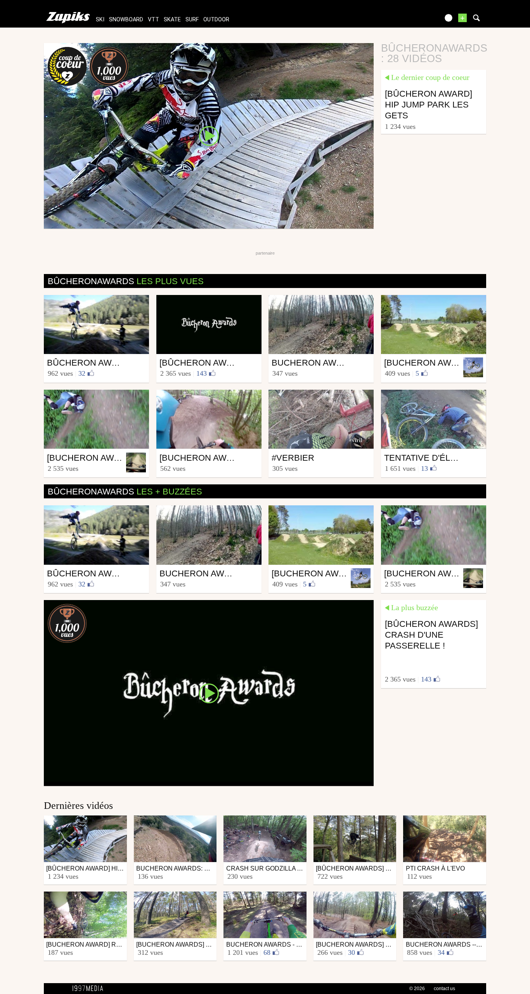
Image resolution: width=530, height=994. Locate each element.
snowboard (126, 19)
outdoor (216, 19)
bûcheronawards (126, 281)
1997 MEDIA (90, 988)
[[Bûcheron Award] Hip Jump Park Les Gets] (209, 135)
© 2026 (417, 988)
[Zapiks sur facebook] (417, 20)
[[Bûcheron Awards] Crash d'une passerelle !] (209, 692)
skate (172, 19)
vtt (153, 19)
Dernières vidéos (78, 805)
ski (100, 19)
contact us (444, 988)
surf (192, 19)
